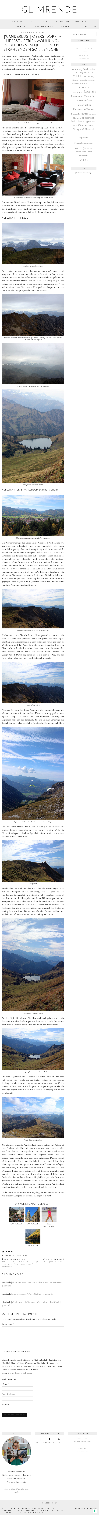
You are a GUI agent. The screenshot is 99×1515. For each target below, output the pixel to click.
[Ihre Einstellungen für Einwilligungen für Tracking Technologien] (94, 1511)
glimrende (49, 10)
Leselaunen (77, 92)
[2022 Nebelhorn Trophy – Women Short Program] (49, 1214)
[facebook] (89, 26)
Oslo (90, 100)
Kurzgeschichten (90, 84)
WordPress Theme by (85, 1508)
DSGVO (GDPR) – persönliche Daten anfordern (83, 151)
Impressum (84, 137)
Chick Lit (78, 76)
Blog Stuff (90, 73)
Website (5, 1404)
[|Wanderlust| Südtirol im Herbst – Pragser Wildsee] (32, 1236)
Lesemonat (77, 96)
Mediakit (65, 26)
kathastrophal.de (46, 1508)
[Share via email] (3, 1252)
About (31, 22)
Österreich (89, 129)
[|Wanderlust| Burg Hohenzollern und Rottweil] (32, 1214)
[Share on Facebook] (6, 1252)
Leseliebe (45, 22)
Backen (92, 69)
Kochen (92, 80)
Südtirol (75, 121)
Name (5, 1384)
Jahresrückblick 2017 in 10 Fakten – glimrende (32, 1293)
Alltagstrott (62, 22)
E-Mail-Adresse (9, 1394)
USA (75, 125)
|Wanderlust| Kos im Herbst (50, 1260)
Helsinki (75, 80)
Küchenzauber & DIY (45, 26)
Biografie (83, 72)
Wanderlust (81, 22)
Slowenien (77, 118)
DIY (86, 76)
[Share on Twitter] (9, 1252)
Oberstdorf (10, 1255)
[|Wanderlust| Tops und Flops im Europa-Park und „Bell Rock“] (16, 1214)
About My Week (80, 69)
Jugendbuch (84, 79)
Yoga (93, 126)
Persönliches (84, 105)
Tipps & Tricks (90, 121)
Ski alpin (92, 113)
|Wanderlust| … (17, 1224)
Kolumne (75, 83)
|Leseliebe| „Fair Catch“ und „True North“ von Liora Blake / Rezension (17, 1262)
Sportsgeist (23, 26)
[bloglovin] (92, 26)
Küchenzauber (84, 87)
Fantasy (91, 76)
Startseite (17, 22)
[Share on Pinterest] (12, 1252)
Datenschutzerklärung (84, 143)
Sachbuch (83, 113)
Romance (74, 114)
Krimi (82, 83)
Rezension (79, 109)
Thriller (81, 122)
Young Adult (79, 129)
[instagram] (86, 26)
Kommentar (8, 1324)
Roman (90, 109)
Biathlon (76, 73)
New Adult (90, 96)
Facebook (50, 1503)
